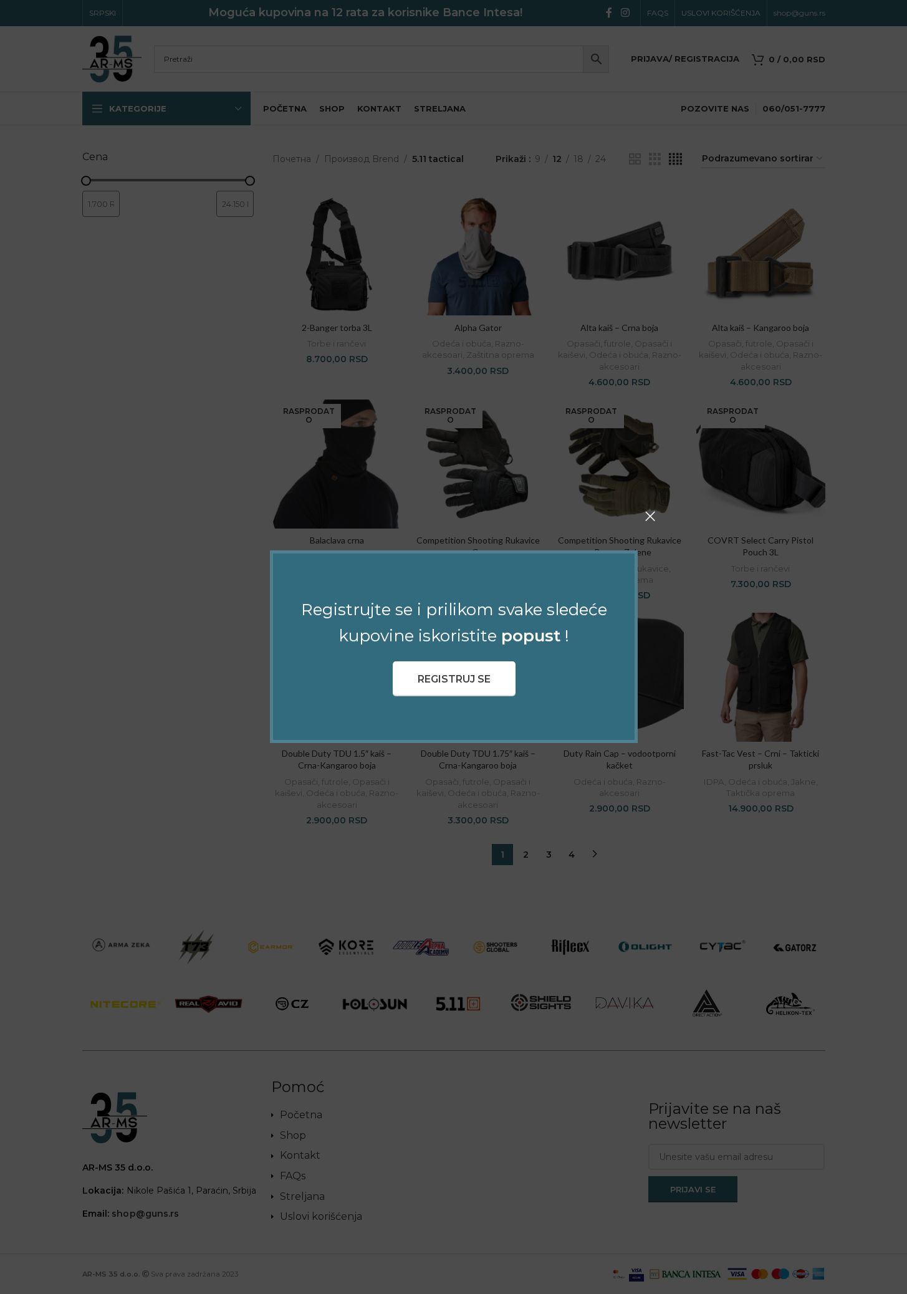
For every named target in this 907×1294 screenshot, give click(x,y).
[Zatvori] (650, 516)
